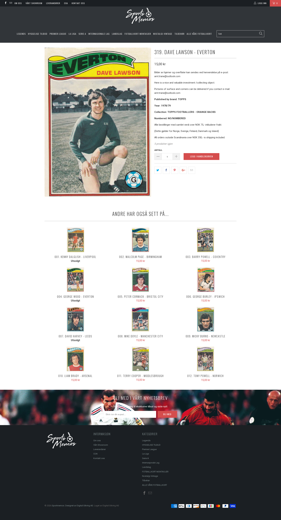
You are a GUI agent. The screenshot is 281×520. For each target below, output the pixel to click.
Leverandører (53, 3)
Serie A (82, 33)
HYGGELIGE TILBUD (37, 33)
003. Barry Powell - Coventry (205, 240)
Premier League (58, 33)
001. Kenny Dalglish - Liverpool (75, 240)
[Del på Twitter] (157, 170)
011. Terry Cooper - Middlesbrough (140, 359)
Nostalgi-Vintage (162, 33)
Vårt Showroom (34, 3)
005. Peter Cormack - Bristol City (140, 279)
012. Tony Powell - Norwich (205, 359)
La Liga (72, 33)
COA (66, 3)
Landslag (117, 33)
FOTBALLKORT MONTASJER (138, 33)
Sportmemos (58, 505)
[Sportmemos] (140, 16)
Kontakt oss (78, 3)
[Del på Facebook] (166, 170)
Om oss (18, 3)
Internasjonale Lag (99, 33)
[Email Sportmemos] (10, 3)
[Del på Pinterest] (174, 170)
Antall (158, 150)
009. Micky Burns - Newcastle (205, 319)
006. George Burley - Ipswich (205, 279)
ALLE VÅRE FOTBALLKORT (199, 33)
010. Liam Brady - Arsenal (75, 359)
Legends (21, 33)
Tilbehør (179, 33)
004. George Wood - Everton (75, 279)
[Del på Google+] (183, 170)
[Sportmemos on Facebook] (5, 3)
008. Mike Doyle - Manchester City (140, 319)
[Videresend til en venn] (191, 170)
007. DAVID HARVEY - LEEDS (75, 319)
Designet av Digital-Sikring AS (79, 505)
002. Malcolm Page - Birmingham (140, 240)
